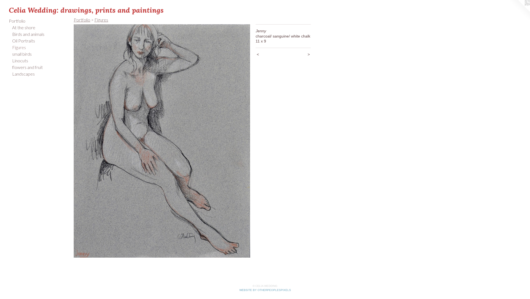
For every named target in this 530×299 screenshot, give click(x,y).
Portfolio (17, 20)
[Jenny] (162, 141)
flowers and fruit (27, 67)
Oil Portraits (23, 40)
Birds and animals (28, 34)
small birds (22, 54)
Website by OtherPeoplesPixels (265, 290)
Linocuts (20, 60)
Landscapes (23, 73)
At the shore (23, 27)
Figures (19, 47)
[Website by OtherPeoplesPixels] (519, 11)
